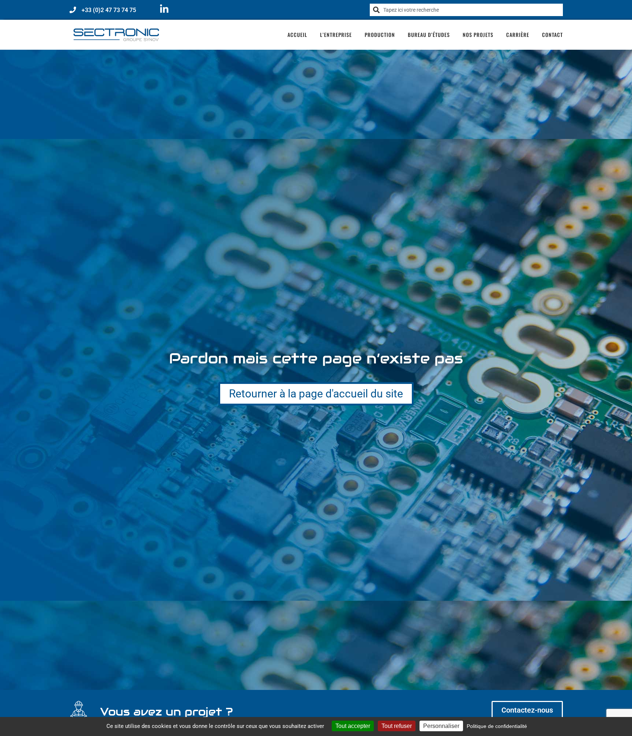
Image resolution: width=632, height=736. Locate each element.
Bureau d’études (429, 34)
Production (380, 34)
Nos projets (478, 34)
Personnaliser (441, 726)
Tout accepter (352, 726)
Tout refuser (396, 726)
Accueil (297, 34)
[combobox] (466, 10)
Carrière (517, 34)
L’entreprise (336, 34)
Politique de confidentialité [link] (497, 726)
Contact (552, 34)
